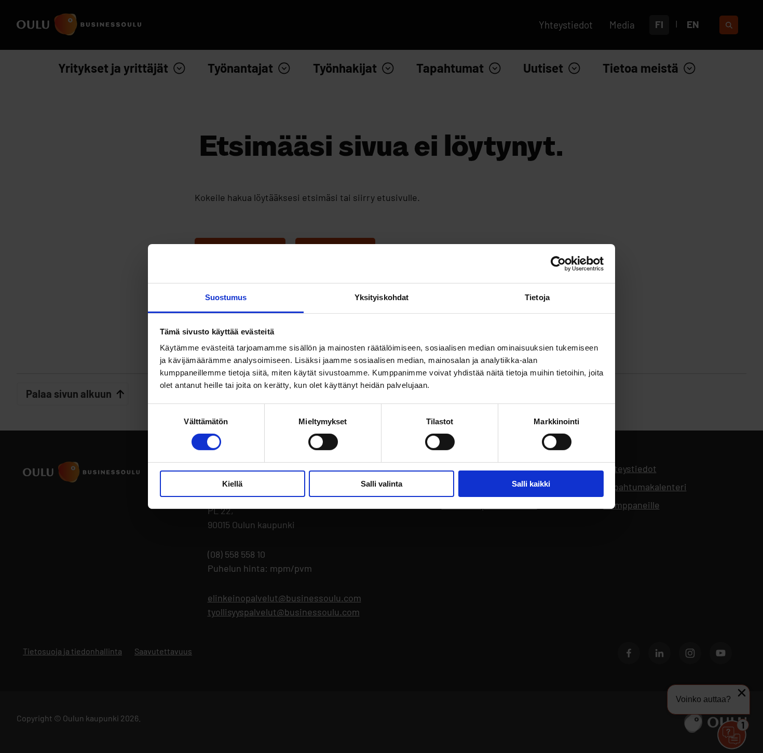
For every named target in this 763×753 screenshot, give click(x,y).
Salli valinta (381, 483)
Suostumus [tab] (226, 297)
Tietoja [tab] (537, 297)
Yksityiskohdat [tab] (381, 297)
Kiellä (232, 483)
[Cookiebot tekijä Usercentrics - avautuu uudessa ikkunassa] (558, 263)
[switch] (323, 442)
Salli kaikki (531, 483)
